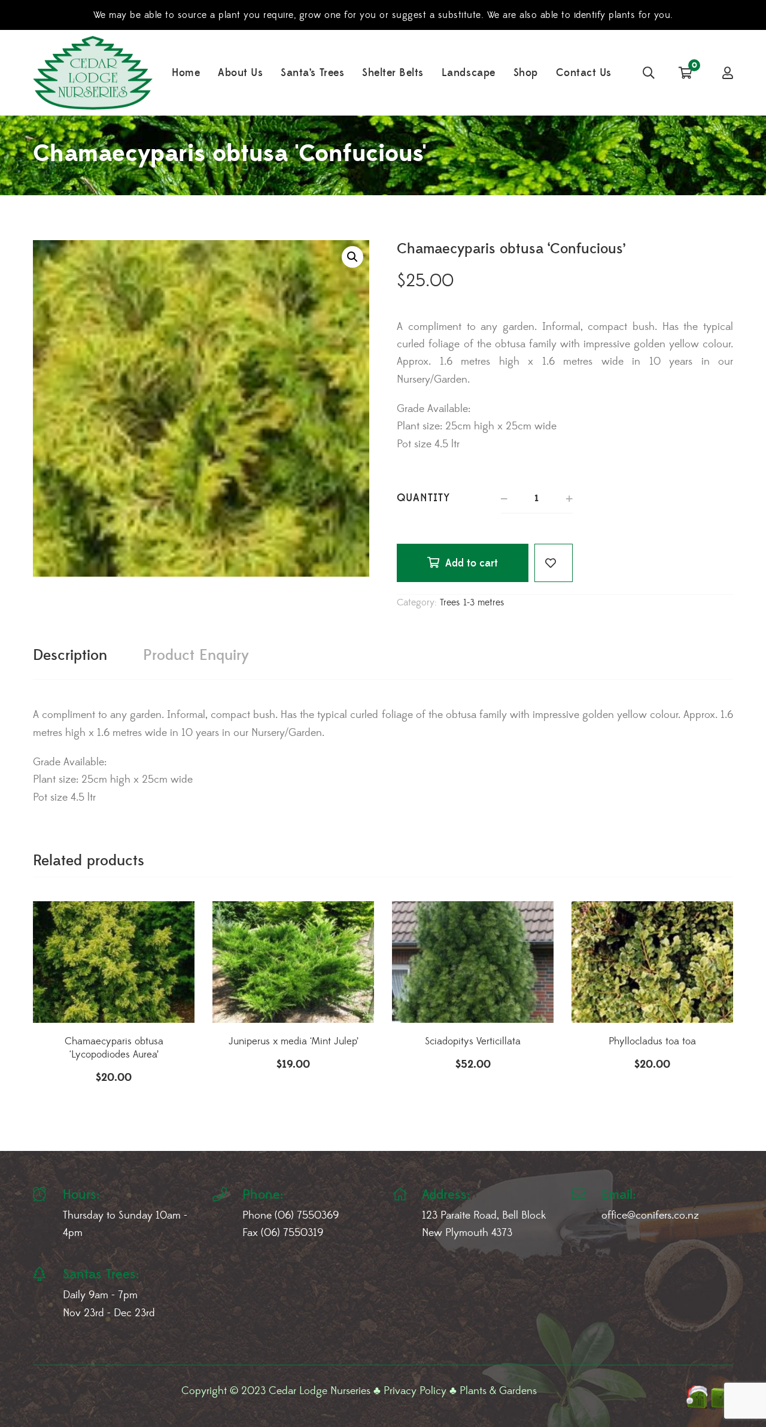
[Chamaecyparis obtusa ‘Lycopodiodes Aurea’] (113, 962)
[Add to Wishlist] (553, 563)
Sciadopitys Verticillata (473, 1041)
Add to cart (471, 563)
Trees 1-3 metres (472, 602)
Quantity (423, 498)
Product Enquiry (196, 655)
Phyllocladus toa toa (652, 1041)
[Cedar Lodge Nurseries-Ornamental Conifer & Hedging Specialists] (93, 73)
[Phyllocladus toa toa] (652, 962)
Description (70, 655)
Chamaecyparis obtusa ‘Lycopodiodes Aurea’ (114, 1048)
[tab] (70, 656)
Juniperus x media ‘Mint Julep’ (293, 1041)
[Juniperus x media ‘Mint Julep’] (293, 962)
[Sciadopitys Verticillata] (473, 962)
